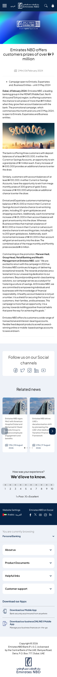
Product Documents (17, 562)
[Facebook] (30, 515)
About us (10, 549)
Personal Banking (12, 536)
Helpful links (12, 575)
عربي (13, 5)
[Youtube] (40, 515)
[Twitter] (35, 515)
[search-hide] (46, 5)
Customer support (16, 588)
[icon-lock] (52, 5)
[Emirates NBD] (28, 5)
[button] (52, 431)
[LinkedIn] (50, 515)
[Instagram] (45, 515)
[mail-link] (16, 370)
